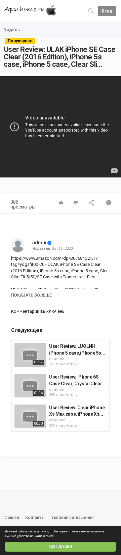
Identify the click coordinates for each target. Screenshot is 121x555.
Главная (11, 517)
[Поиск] (91, 11)
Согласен (60, 546)
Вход (107, 11)
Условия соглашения (72, 517)
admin (39, 242)
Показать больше (31, 295)
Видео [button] (10, 29)
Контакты (35, 517)
